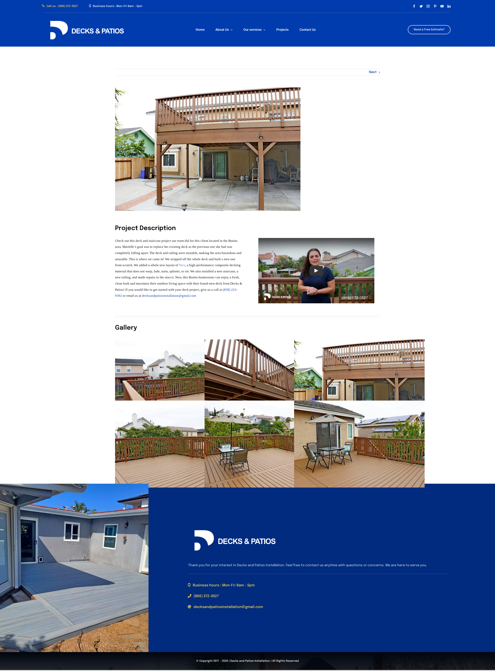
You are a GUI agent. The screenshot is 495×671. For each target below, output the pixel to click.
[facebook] (414, 6)
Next (373, 72)
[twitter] (421, 6)
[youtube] (442, 6)
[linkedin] (449, 6)
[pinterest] (435, 6)
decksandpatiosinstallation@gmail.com (169, 296)
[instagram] (428, 6)
